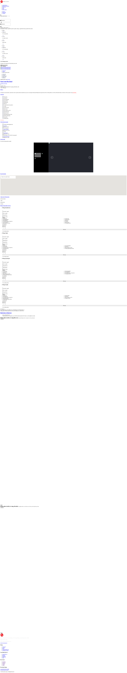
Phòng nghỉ (4, 76)
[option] (21, 67)
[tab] (5, 28)
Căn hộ (3, 647)
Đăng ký (3, 11)
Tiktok (3, 665)
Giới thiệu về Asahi (5, 650)
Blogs (3, 8)
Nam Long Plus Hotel (6, 81)
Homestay (4, 656)
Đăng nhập (4, 12)
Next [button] (1, 505)
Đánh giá (3, 77)
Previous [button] (2, 507)
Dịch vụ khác (4, 9)
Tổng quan (4, 74)
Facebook (3, 661)
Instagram (3, 662)
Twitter (3, 664)
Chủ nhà (3, 13)
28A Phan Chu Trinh (3, 83)
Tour (3, 7)
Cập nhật (4, 66)
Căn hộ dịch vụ (4, 5)
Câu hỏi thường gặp (5, 649)
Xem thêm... (75, 92)
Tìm (1, 66)
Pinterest (3, 663)
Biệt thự (3, 655)
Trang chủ (4, 646)
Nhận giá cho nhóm (4, 65)
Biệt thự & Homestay (5, 6)
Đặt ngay (8, 79)
